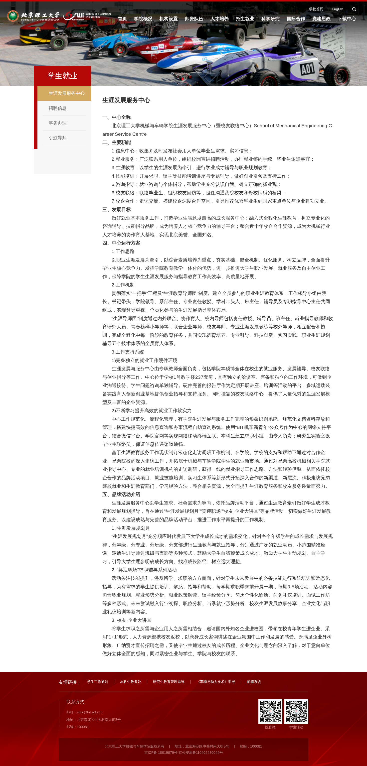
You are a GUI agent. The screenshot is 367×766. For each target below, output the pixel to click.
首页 (122, 18)
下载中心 (347, 18)
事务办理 (58, 123)
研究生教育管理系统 (168, 682)
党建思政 (321, 18)
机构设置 (169, 18)
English (337, 9)
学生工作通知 (97, 682)
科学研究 (270, 18)
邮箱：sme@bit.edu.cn (84, 712)
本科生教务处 (130, 682)
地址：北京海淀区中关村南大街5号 (93, 720)
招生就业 (245, 18)
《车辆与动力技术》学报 (215, 682)
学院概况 (143, 18)
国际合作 (296, 18)
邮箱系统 (254, 682)
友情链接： (70, 682)
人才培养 (219, 18)
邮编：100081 (77, 727)
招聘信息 (58, 108)
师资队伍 (194, 18)
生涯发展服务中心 (67, 93)
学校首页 (316, 9)
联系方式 (75, 701)
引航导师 (58, 137)
